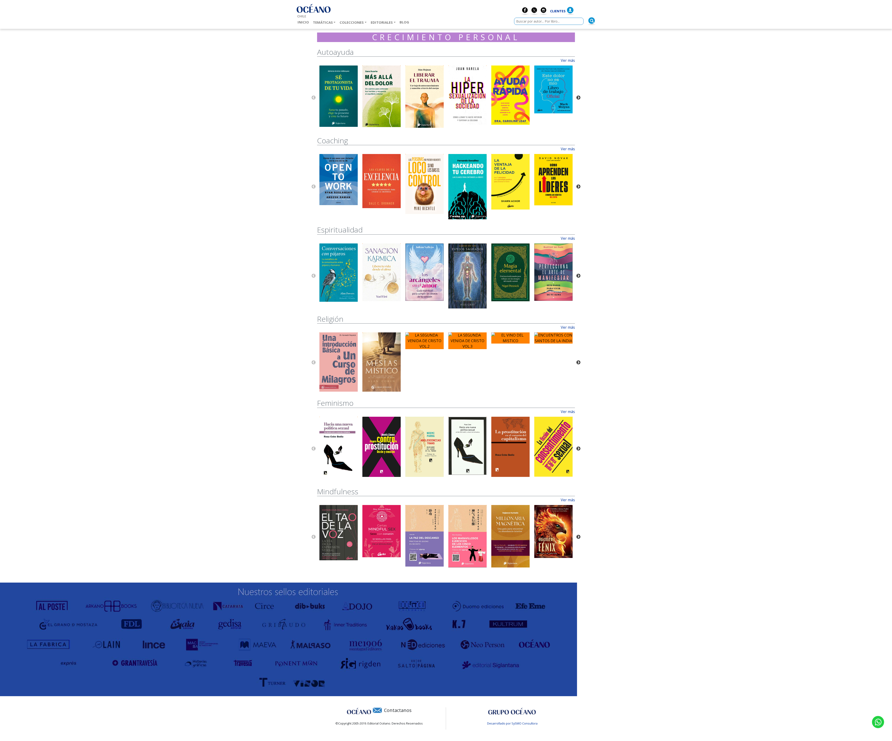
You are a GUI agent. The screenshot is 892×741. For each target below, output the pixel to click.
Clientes (558, 11)
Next (578, 97)
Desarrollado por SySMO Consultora (512, 723)
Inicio (304, 22)
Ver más (568, 60)
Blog (405, 22)
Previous (313, 97)
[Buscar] (592, 21)
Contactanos (398, 710)
